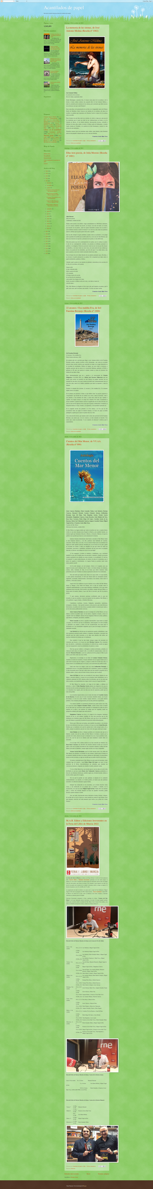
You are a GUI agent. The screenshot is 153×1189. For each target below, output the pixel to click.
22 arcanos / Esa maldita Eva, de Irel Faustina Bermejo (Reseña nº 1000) (83, 309)
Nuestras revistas (47, 158)
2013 (47, 251)
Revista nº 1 (47, 139)
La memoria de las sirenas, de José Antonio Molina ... (53, 190)
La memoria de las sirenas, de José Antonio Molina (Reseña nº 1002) (82, 29)
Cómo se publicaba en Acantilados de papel (52, 160)
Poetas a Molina (55, 137)
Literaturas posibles (55, 132)
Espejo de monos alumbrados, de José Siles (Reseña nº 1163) (55, 48)
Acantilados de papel (64, 7)
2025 (47, 173)
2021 (47, 231)
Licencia (46, 163)
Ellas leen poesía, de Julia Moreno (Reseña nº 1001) (53, 194)
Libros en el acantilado (76, 143)
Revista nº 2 (56, 139)
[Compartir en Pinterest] (105, 141)
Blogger (84, 1186)
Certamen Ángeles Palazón (50, 117)
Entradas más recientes (72, 1174)
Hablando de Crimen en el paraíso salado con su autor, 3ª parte (55, 60)
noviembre (49, 185)
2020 (47, 234)
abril (48, 221)
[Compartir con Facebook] (103, 141)
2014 (47, 248)
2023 (47, 178)
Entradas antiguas (103, 1174)
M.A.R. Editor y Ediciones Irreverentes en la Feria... (53, 205)
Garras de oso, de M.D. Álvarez (55, 82)
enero (48, 228)
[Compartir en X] (102, 141)
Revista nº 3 (47, 140)
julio (48, 214)
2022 (47, 181)
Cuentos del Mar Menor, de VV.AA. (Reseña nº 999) (52, 201)
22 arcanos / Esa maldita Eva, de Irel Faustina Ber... (54, 197)
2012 (47, 253)
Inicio (88, 1174)
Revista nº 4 (56, 140)
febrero (48, 226)
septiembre (49, 209)
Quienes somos (47, 153)
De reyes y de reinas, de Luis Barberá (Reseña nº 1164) (55, 35)
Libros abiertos (55, 127)
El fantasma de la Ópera (55, 121)
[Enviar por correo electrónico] (99, 141)
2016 (47, 243)
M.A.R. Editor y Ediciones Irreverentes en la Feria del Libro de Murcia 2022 (86, 822)
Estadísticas (47, 123)
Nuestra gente (49, 135)
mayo (48, 218)
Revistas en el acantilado (50, 142)
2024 (47, 176)
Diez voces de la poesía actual (51, 120)
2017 (47, 241)
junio (48, 216)
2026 (47, 171)
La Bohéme (51, 126)
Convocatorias (53, 118)
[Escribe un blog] (100, 141)
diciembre (49, 183)
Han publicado (47, 156)
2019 (47, 236)
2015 (47, 246)
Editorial (46, 121)
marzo (48, 223)
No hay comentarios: (91, 140)
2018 (47, 239)
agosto (48, 211)
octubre (49, 187)
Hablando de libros (48, 124)
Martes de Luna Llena (53, 133)
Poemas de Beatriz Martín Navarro (54, 71)
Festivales (73, 1168)
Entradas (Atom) (74, 1177)
